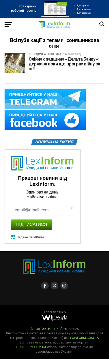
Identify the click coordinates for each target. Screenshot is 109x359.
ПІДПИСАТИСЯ (31, 224)
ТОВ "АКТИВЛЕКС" (48, 329)
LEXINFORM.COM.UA (83, 338)
